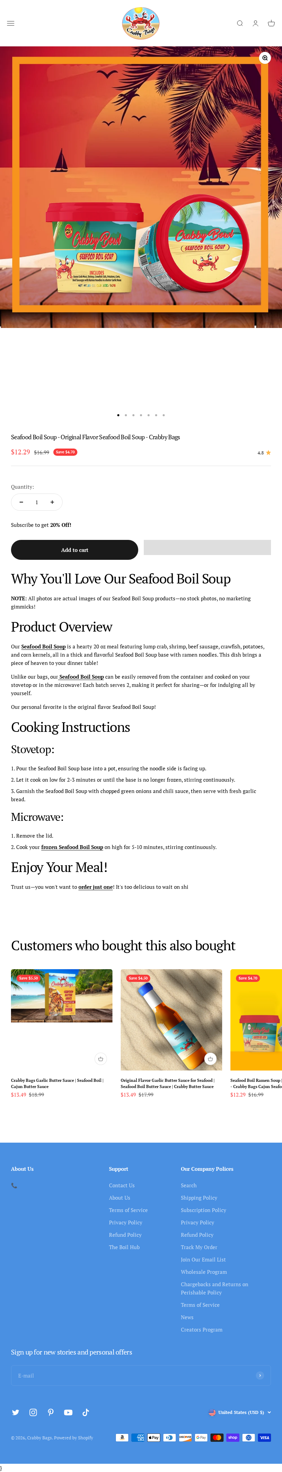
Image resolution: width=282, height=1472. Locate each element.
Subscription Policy (203, 1210)
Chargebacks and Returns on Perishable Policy (214, 1288)
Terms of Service (128, 1210)
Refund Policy (125, 1234)
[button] (207, 547)
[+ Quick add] (101, 1059)
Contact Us (122, 1185)
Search (189, 1185)
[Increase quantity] (52, 502)
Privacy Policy (125, 1222)
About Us (119, 1197)
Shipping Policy (199, 1197)
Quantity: (22, 486)
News (187, 1317)
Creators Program (202, 1329)
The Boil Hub (124, 1247)
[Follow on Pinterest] (50, 1412)
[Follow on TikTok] (85, 1412)
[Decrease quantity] (21, 502)
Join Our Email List (203, 1259)
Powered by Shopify (73, 1438)
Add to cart (74, 549)
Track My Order (199, 1247)
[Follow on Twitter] (15, 1412)
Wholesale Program (204, 1271)
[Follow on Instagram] (33, 1412)
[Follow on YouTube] (68, 1412)
